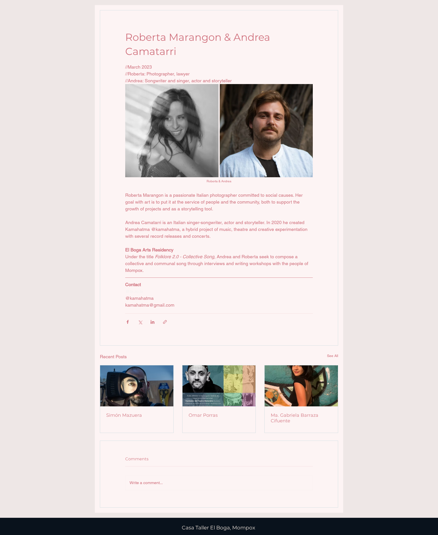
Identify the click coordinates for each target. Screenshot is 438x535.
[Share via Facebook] (127, 322)
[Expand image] (171, 130)
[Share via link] (164, 322)
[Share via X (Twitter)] (140, 322)
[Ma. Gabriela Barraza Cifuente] (301, 385)
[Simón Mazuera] (136, 385)
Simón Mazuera (124, 415)
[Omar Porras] (219, 385)
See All (332, 356)
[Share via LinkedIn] (152, 322)
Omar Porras (203, 415)
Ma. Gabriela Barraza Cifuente (294, 418)
